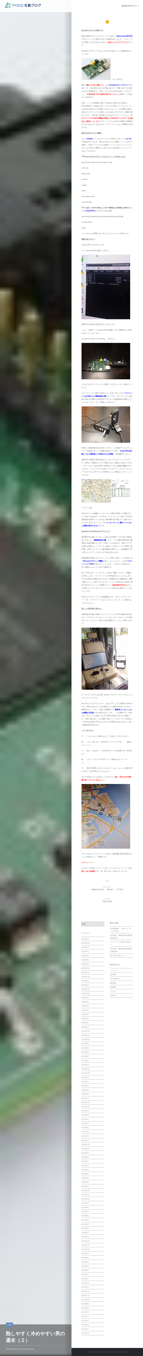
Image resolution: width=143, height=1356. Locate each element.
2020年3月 (85, 960)
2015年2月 (85, 1136)
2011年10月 (85, 1299)
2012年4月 (85, 1274)
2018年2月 (85, 1023)
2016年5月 (85, 1090)
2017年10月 (85, 1039)
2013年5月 (85, 1220)
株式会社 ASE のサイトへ (130, 6)
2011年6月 (85, 1316)
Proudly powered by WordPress (96, 1352)
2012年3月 (85, 1279)
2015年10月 (85, 1107)
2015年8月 (85, 1115)
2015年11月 (85, 1102)
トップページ (114, 970)
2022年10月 (85, 943)
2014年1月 (85, 1186)
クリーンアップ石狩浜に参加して (121, 943)
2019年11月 (85, 972)
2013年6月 (85, 1216)
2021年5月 (85, 951)
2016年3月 (85, 1094)
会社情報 (113, 974)
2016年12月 (85, 1069)
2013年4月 (85, 1224)
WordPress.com (122, 1352)
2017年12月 (85, 1031)
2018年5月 (85, 1014)
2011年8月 (85, 1308)
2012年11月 (85, 1245)
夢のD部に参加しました (118, 955)
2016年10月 (85, 1073)
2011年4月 (85, 1325)
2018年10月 (85, 993)
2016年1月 (85, 1098)
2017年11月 (85, 1035)
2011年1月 (85, 1333)
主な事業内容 (114, 979)
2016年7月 (85, 1081)
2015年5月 (85, 1123)
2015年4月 (85, 1127)
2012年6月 (85, 1266)
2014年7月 (85, 1161)
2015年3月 (85, 1132)
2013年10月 (85, 1199)
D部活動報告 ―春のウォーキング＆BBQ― (120, 930)
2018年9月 (85, 997)
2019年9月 (85, 981)
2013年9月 (85, 1203)
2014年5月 (85, 1169)
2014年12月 (85, 1144)
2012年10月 (85, 1249)
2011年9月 (85, 1304)
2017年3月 (85, 1056)
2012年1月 (85, 1287)
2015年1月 (85, 1140)
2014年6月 (85, 1165)
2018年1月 (85, 1027)
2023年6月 (85, 939)
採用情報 (113, 987)
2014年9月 (85, 1153)
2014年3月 (85, 1178)
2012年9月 (85, 1253)
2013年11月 (85, 1195)
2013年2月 (85, 1232)
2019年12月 (85, 968)
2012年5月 (85, 1270)
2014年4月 (85, 1174)
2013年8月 (85, 1207)
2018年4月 (85, 1018)
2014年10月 (85, 1148)
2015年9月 (85, 1111)
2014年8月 (85, 1157)
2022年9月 (85, 947)
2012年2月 (85, 1283)
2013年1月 (85, 1237)
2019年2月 (85, 985)
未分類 (9, 1325)
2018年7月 (85, 1006)
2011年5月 (85, 1320)
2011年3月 (85, 1329)
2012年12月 (85, 1241)
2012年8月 (85, 1257)
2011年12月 (85, 1291)
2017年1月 (85, 1065)
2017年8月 (85, 1044)
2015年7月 (85, 1119)
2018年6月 (85, 1010)
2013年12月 (85, 1190)
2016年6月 (85, 1086)
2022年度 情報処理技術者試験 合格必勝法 (121, 936)
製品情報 (113, 983)
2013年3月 (85, 1228)
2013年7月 (85, 1211)
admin (14, 1349)
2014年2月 (85, 1182)
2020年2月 (85, 964)
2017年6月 (85, 1048)
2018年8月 (85, 1002)
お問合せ (113, 995)
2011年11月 (85, 1295)
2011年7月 (85, 1312)
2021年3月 (85, 956)
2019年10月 (85, 976)
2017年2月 (85, 1060)
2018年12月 (85, 989)
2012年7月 (85, 1262)
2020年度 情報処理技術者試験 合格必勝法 (121, 950)
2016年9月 (85, 1077)
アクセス (113, 991)
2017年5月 (85, 1052)
